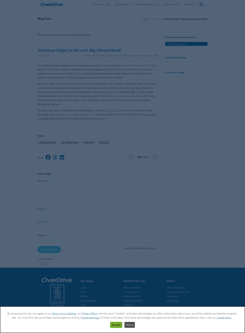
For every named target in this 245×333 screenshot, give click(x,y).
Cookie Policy (224, 317)
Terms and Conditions (64, 313)
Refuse (129, 324)
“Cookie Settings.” (90, 317)
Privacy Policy (89, 313)
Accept (116, 324)
